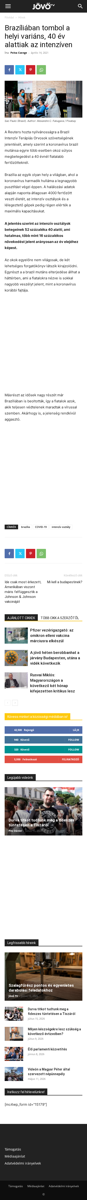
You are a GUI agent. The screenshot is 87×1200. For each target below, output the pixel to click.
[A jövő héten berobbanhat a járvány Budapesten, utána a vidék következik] (16, 658)
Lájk (76, 730)
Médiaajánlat (15, 1156)
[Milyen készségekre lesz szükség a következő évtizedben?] (14, 1034)
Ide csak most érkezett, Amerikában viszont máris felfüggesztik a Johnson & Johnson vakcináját (23, 592)
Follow (73, 739)
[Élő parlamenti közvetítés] (14, 1054)
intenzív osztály (61, 527)
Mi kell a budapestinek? (64, 582)
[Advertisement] (43, 343)
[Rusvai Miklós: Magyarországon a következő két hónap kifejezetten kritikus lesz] (16, 680)
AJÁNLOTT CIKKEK (21, 618)
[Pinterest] (30, 69)
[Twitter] (20, 69)
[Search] (80, 6)
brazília (25, 527)
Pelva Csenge (18, 52)
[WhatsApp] (41, 69)
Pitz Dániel (15, 830)
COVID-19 (41, 527)
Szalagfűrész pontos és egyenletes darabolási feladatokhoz (41, 988)
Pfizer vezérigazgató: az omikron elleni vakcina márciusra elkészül (52, 635)
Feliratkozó (70, 759)
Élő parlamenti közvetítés (47, 1049)
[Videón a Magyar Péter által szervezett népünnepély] (14, 1074)
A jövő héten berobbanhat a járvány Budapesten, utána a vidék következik (55, 658)
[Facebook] (9, 69)
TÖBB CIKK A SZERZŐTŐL (60, 618)
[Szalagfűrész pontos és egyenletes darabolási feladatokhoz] (43, 976)
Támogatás (13, 1149)
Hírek (21, 17)
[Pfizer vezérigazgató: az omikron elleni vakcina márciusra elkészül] (16, 636)
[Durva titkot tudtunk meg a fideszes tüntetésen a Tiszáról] (43, 811)
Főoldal (9, 17)
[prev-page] (7, 703)
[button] (7, 6)
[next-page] (15, 703)
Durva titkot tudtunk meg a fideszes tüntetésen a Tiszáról (41, 822)
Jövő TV (13, 996)
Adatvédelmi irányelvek (23, 1163)
